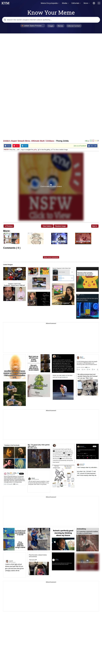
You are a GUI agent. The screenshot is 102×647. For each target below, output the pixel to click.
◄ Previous (9, 226)
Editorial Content (73, 26)
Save (17, 146)
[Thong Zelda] (51, 187)
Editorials (75, 3)
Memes (60, 26)
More (85, 3)
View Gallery (47, 226)
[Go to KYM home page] (5, 4)
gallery (35, 149)
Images (50, 26)
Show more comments (51, 257)
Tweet (25, 146)
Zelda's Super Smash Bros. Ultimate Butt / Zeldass (28, 141)
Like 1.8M (93, 146)
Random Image (60, 226)
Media (64, 3)
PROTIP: (6, 149)
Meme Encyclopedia (49, 3)
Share (8, 146)
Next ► (94, 226)
